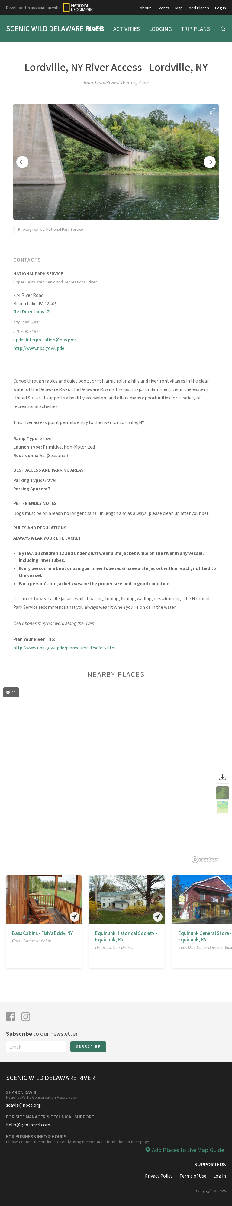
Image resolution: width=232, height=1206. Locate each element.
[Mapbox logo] (205, 859)
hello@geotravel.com (28, 1125)
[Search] (223, 29)
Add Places (199, 8)
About (145, 8)
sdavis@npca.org (23, 1105)
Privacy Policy (158, 1176)
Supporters (210, 1164)
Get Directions (28, 311)
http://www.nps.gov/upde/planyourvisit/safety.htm (64, 647)
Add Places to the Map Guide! (189, 1149)
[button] (22, 162)
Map (179, 8)
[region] (116, 775)
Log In (220, 8)
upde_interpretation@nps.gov (44, 339)
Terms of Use (192, 1176)
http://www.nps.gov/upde (38, 348)
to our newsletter (42, 1033)
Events (163, 8)
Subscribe (88, 1046)
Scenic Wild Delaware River (55, 28)
